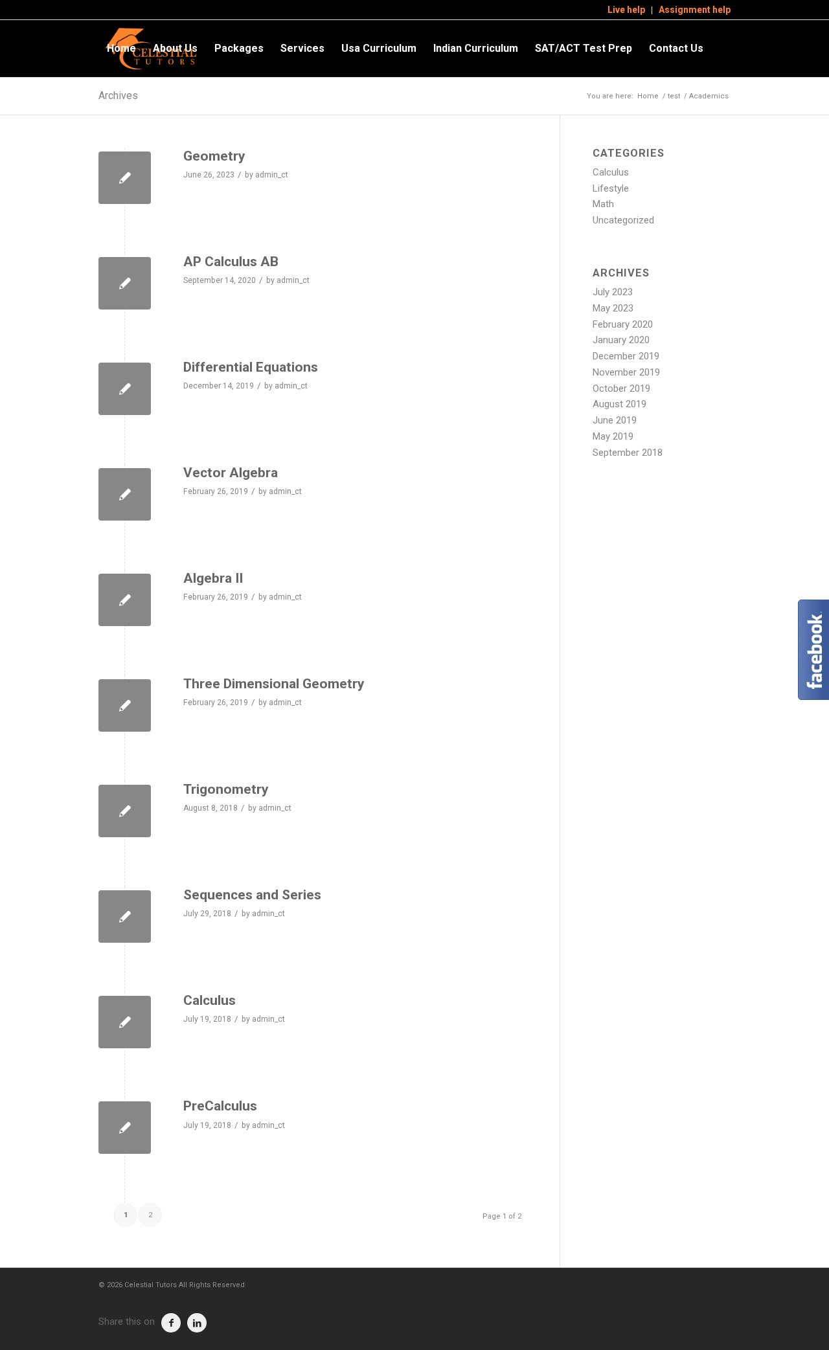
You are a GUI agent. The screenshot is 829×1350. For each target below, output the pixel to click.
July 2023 (613, 292)
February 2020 (623, 324)
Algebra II (213, 578)
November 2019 (626, 372)
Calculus (209, 1000)
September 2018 (628, 452)
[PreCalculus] (124, 1127)
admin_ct (271, 174)
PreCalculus (220, 1106)
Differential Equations (250, 367)
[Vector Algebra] (124, 494)
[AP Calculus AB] (124, 283)
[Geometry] (124, 178)
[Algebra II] (124, 600)
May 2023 (613, 308)
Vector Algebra (230, 472)
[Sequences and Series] (124, 916)
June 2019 (615, 420)
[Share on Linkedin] (197, 1323)
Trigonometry (226, 789)
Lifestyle (611, 188)
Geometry (214, 156)
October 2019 (621, 388)
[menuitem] (626, 10)
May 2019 (613, 436)
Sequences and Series (252, 895)
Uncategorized (623, 220)
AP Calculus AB (230, 261)
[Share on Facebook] (171, 1323)
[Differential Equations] (124, 389)
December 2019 (626, 356)
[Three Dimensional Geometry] (124, 705)
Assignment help (695, 10)
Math (603, 204)
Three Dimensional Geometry (274, 684)
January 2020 (621, 340)
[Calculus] (124, 1022)
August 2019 (619, 404)
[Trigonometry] (124, 811)
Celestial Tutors (150, 1285)
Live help (626, 10)
